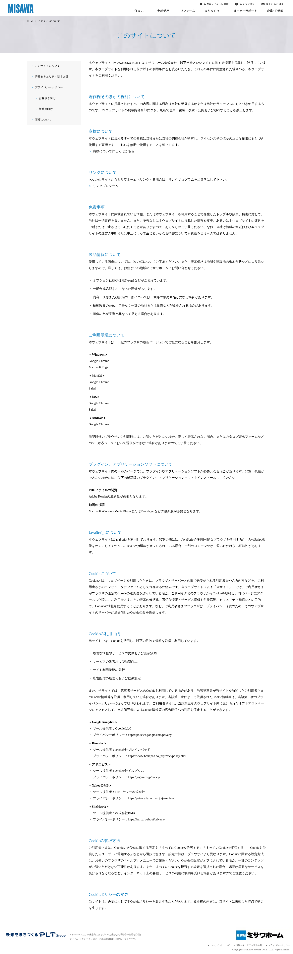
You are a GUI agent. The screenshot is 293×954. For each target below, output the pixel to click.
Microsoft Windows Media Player (110, 511)
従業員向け (46, 108)
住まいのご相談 (274, 4)
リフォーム (187, 11)
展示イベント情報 (216, 4)
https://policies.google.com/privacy (150, 735)
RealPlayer (147, 511)
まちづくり (212, 11)
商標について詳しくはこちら (113, 151)
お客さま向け (47, 98)
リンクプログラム (105, 186)
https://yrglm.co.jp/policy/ (144, 777)
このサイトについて (47, 65)
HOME (30, 21)
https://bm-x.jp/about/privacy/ (146, 819)
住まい (139, 11)
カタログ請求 (247, 4)
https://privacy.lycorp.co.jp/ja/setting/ (151, 798)
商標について (43, 119)
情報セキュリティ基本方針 (51, 76)
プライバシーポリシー (49, 87)
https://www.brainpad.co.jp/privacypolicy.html (157, 756)
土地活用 (163, 11)
